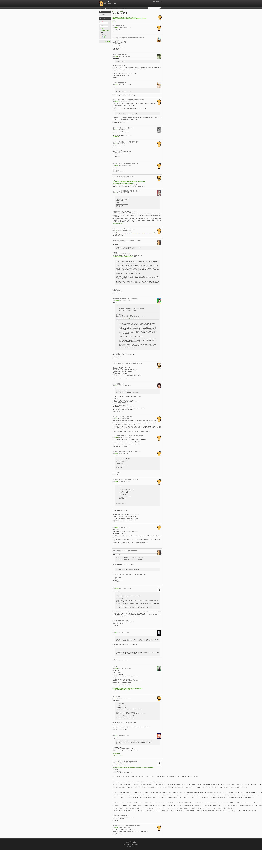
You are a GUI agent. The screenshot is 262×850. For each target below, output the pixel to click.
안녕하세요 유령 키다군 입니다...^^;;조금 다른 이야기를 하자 (126, 142)
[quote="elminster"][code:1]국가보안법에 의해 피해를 (126, 550)
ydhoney (116, 481)
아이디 (101, 21)
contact (157, 1)
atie (115, 129)
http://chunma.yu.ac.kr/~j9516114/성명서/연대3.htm (123, 183)
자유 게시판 (121, 11)
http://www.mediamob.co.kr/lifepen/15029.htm (122, 256)
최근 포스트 (103, 14)
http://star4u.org (116, 753)
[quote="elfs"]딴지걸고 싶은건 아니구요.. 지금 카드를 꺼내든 (127, 240)
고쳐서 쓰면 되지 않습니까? (119, 25)
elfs (115, 192)
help (161, 1)
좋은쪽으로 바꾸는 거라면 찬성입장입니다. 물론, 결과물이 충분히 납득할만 (129, 100)
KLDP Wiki (117, 8)
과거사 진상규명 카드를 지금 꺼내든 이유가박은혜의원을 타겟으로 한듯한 (128, 37)
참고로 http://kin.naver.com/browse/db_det (124, 176)
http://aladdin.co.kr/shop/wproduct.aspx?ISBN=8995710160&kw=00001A (127, 688)
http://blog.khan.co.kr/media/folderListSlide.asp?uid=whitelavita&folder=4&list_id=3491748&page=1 (133, 767)
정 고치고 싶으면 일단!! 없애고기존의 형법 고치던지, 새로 (125, 163)
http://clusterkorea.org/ (117, 223)
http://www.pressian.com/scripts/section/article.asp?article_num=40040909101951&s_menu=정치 (134, 232)
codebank (117, 300)
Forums (114, 11)
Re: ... (114, 587)
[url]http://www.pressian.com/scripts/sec (124, 229)
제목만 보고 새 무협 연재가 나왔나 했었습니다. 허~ (124, 128)
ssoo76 (116, 453)
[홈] (101, 3)
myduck (116, 230)
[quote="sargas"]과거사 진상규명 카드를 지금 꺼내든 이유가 (126, 191)
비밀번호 (101, 25)
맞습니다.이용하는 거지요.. (118, 384)
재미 (118, 11)
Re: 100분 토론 (116, 696)
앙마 (115, 632)
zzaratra (116, 668)
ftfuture (116, 165)
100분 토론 (115, 666)
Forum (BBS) (103, 8)
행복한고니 (117, 101)
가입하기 (102, 28)
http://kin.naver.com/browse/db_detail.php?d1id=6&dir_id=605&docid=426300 (129, 181)
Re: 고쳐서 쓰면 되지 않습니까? (119, 54)
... (113, 525)
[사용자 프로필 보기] (160, 20)
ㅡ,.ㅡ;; (116, 365)
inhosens (116, 84)
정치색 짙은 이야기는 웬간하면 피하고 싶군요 (122, 417)
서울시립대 (134, 841)
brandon (116, 27)
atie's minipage (116, 136)
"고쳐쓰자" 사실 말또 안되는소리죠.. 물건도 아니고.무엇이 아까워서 (127, 363)
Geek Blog (110, 8)
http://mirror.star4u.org (118, 755)
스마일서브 (134, 842)
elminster (117, 437)
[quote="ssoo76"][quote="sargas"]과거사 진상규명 (125, 479)
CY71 (116, 418)
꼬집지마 (115, 15)
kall (115, 241)
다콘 (115, 735)
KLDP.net (124, 8)
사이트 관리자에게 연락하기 (134, 844)
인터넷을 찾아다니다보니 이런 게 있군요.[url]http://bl (125, 761)
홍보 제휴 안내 (107, 41)
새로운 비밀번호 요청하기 (105, 30)
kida (116, 143)
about (154, 1)
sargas (116, 38)
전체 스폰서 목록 (126, 844)
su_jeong (116, 56)
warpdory (117, 588)
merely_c (116, 385)
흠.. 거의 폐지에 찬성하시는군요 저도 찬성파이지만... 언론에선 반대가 (128, 435)
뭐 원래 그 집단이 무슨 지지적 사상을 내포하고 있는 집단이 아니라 (127, 825)
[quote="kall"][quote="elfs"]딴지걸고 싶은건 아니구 (125, 298)
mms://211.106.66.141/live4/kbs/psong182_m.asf (123, 689)
